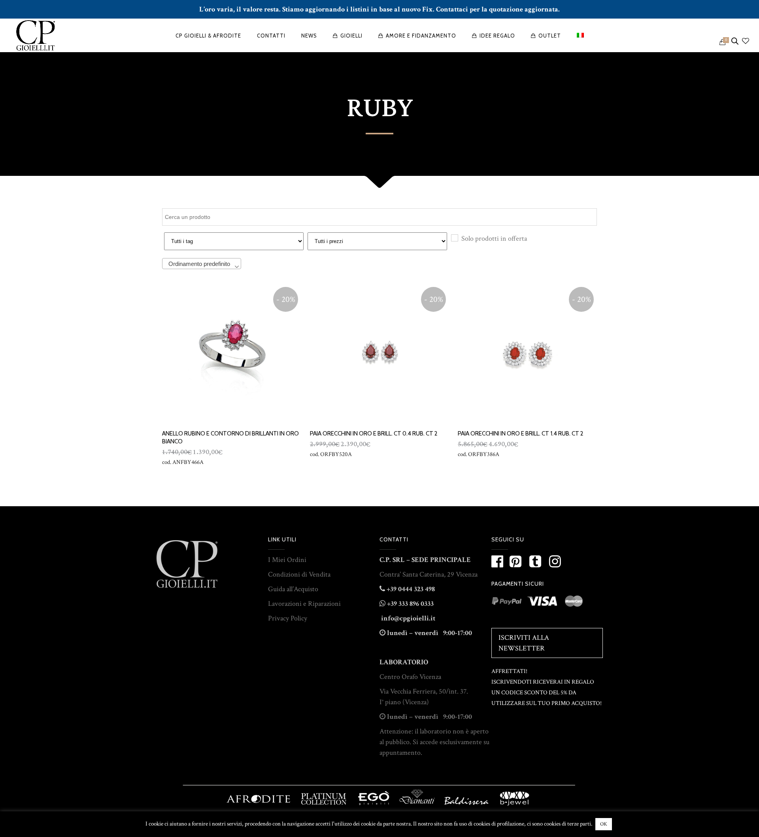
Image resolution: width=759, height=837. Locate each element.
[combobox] (201, 263)
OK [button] (603, 824)
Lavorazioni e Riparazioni (304, 603)
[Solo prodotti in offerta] (454, 237)
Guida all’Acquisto (293, 589)
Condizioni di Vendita (299, 574)
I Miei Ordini (287, 559)
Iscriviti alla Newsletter (523, 643)
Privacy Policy (287, 618)
